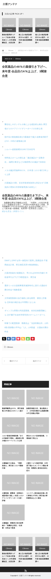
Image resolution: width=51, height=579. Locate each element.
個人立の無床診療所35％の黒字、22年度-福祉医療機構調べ (25, 557)
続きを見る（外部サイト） (13, 211)
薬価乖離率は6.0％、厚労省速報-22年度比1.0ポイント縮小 (13, 409)
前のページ (14, 361)
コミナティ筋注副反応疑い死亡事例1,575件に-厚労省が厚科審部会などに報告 (37, 495)
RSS (25, 570)
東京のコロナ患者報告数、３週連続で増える (37, 437)
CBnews (9, 30)
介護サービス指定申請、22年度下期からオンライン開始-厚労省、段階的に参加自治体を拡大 (37, 466)
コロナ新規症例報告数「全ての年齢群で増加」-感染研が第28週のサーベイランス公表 (13, 438)
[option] (9, 31)
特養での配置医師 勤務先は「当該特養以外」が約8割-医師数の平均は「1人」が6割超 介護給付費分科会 (26, 327)
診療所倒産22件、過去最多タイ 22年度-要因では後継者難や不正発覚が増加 (37, 410)
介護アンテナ (23, 575)
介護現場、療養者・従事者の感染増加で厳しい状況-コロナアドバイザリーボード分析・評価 (13, 496)
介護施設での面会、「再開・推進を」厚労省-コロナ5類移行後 (12, 465)
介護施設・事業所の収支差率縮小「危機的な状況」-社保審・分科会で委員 (12, 525)
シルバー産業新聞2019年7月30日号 (19, 149)
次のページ (37, 361)
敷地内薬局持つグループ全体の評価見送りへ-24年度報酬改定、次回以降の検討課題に (9, 40)
